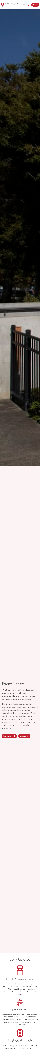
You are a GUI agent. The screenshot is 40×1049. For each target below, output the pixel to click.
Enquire (23, 736)
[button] (24, 5)
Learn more (8, 736)
